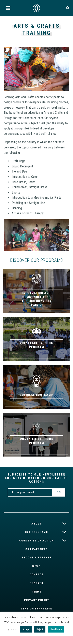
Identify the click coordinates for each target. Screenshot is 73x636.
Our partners (36, 549)
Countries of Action (36, 540)
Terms (36, 591)
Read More (56, 629)
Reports (36, 583)
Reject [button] (39, 629)
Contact (36, 574)
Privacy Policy (36, 599)
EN (36, 8)
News (36, 566)
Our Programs (36, 532)
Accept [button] (26, 629)
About (36, 523)
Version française (36, 608)
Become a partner (37, 557)
